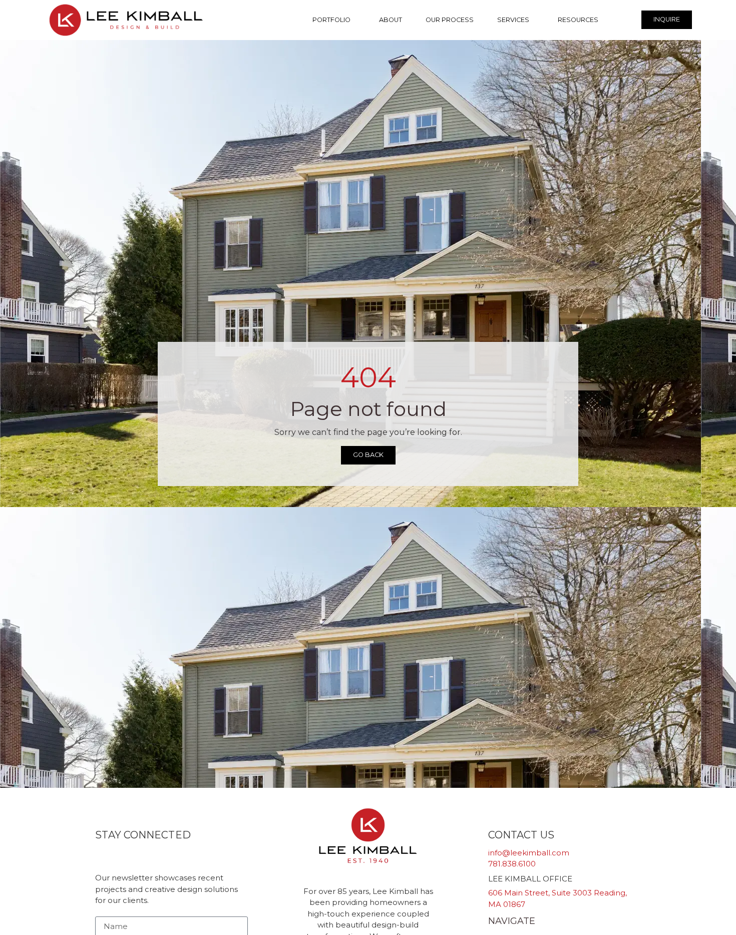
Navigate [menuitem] (511, 920)
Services (513, 20)
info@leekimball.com (528, 852)
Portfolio (331, 20)
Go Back (368, 454)
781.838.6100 (512, 863)
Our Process (450, 20)
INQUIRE (666, 19)
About (390, 20)
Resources (578, 20)
